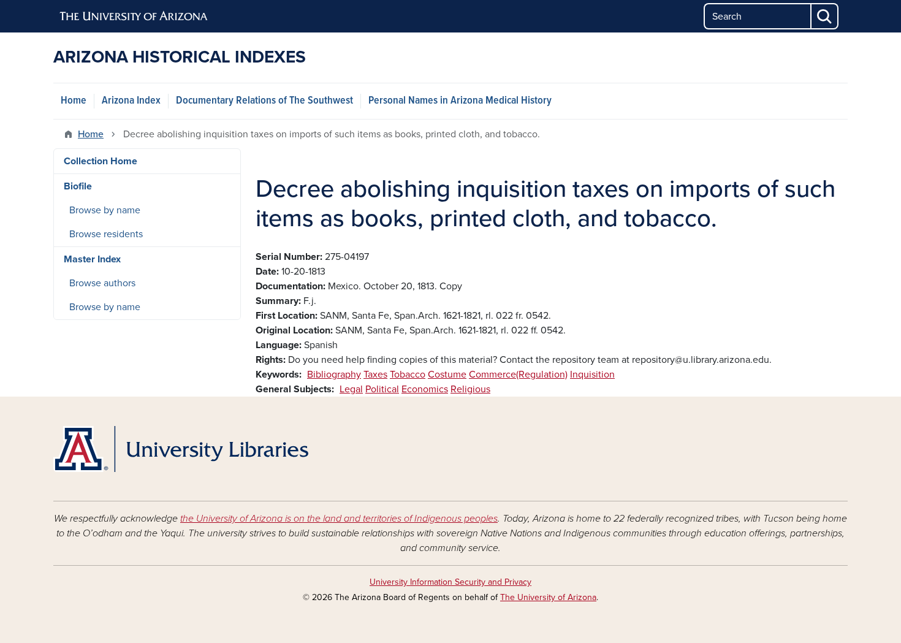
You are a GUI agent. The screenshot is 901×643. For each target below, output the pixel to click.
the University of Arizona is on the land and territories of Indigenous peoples (339, 518)
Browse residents (106, 234)
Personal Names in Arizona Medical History (460, 101)
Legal (351, 389)
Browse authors (102, 283)
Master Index (92, 259)
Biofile (78, 186)
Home (73, 101)
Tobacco (407, 374)
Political (382, 389)
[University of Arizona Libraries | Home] (180, 449)
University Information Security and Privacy (450, 582)
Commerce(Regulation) (518, 374)
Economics (424, 389)
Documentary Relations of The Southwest (264, 101)
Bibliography (334, 374)
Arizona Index (131, 101)
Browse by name (104, 210)
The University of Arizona (548, 597)
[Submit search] (825, 16)
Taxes (375, 374)
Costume (447, 374)
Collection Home (100, 161)
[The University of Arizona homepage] (134, 16)
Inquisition (592, 374)
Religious (470, 389)
